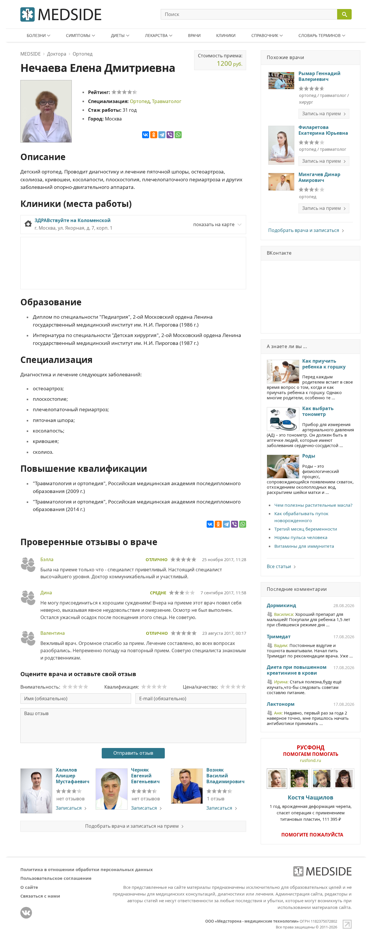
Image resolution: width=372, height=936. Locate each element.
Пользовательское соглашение (56, 878)
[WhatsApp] (178, 134)
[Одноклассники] (153, 134)
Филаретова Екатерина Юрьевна (323, 130)
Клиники (225, 35)
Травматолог (166, 101)
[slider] (124, 92)
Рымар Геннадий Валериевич (319, 76)
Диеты (118, 35)
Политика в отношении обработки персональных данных (86, 869)
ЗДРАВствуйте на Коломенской (73, 220)
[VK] (26, 913)
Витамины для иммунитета (304, 546)
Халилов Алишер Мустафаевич (72, 776)
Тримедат (279, 637)
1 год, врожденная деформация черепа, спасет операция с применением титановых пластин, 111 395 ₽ (311, 807)
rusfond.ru (310, 760)
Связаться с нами (40, 896)
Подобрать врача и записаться (303, 230)
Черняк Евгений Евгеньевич (145, 776)
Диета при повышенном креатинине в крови (296, 670)
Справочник (264, 35)
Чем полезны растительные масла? (313, 505)
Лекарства (156, 35)
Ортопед (140, 101)
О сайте (29, 887)
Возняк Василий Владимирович (225, 776)
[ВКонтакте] (145, 134)
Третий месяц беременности (305, 529)
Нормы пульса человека (301, 537)
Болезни (36, 35)
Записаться (69, 808)
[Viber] (170, 134)
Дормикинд (281, 606)
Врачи (194, 35)
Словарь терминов (319, 35)
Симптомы (78, 35)
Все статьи (279, 566)
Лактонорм (280, 704)
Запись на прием (321, 113)
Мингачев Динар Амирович (319, 177)
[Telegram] (161, 134)
